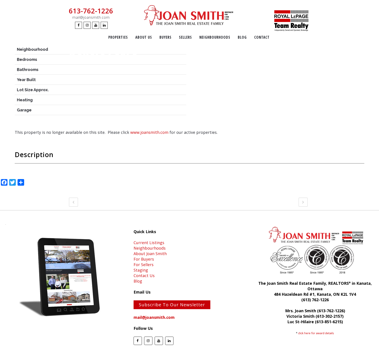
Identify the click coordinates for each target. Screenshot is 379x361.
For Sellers (144, 264)
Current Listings (149, 242)
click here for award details (316, 333)
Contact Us (144, 275)
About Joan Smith (150, 253)
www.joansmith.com (149, 132)
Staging (141, 270)
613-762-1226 (91, 10)
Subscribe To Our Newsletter (172, 305)
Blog (138, 281)
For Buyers (144, 259)
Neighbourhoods (150, 248)
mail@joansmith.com (91, 17)
